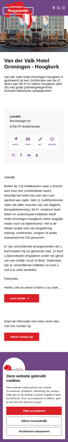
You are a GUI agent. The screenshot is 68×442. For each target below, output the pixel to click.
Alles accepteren (34, 410)
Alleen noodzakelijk (34, 420)
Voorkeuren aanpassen (34, 431)
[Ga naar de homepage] (18, 15)
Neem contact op (21, 336)
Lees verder (17, 298)
